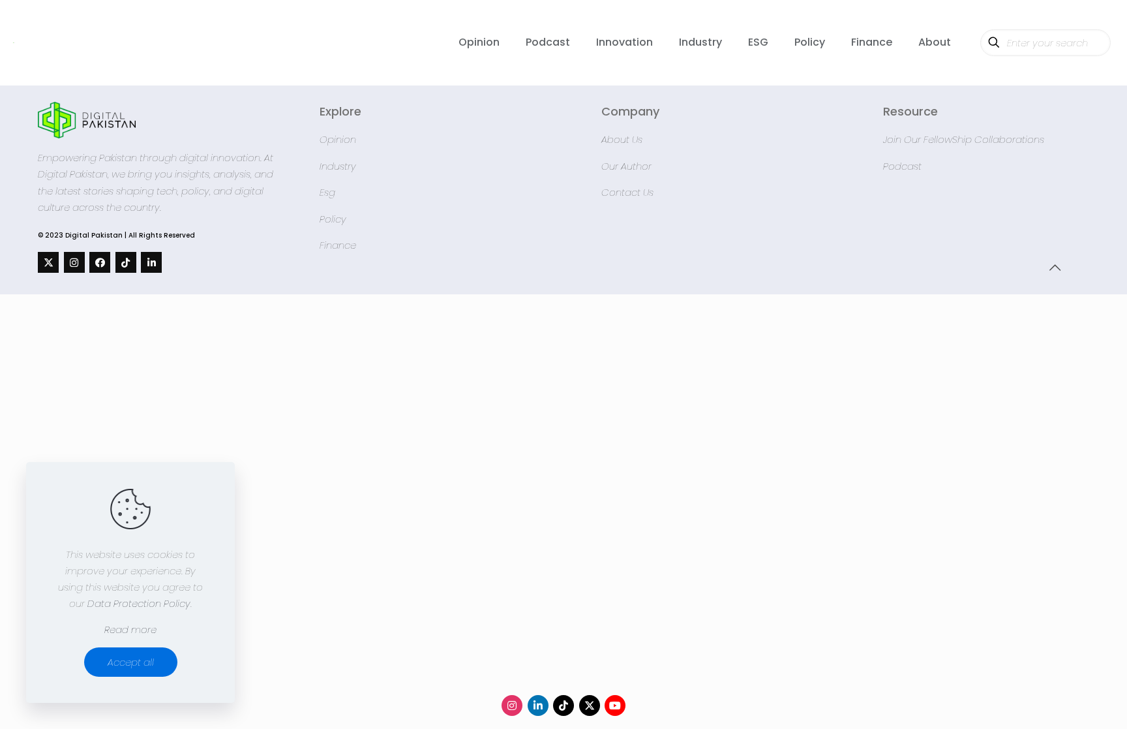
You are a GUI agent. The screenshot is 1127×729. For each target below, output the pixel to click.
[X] (48, 262)
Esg (327, 192)
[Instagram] (74, 262)
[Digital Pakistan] (14, 42)
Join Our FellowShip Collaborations (963, 139)
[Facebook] (99, 262)
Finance (338, 245)
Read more (130, 629)
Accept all (131, 662)
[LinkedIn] (151, 262)
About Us (621, 139)
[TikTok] (125, 262)
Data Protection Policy (138, 603)
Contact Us (627, 192)
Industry (338, 166)
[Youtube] (615, 705)
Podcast (902, 166)
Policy (333, 219)
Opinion (338, 139)
